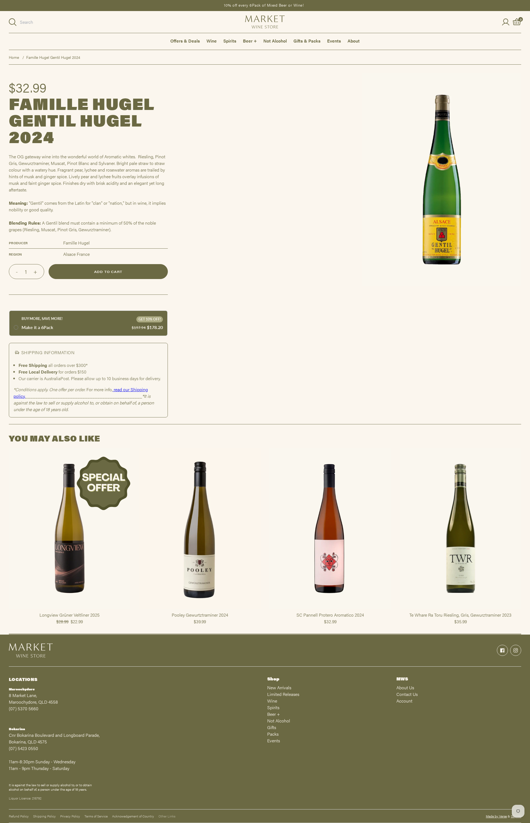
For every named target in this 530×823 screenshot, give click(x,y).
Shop (273, 678)
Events (334, 41)
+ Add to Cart (69, 609)
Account (404, 701)
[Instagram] (515, 650)
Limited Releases (283, 694)
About (354, 41)
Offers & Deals (185, 41)
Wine (211, 41)
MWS (402, 678)
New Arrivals (279, 687)
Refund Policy (19, 816)
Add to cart (108, 271)
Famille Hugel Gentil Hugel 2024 (53, 57)
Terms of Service (96, 816)
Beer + (250, 41)
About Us (405, 687)
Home (14, 57)
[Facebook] (502, 650)
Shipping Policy (44, 816)
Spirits (229, 41)
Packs (273, 734)
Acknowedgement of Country (133, 816)
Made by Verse (496, 816)
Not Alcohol (275, 41)
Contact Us (407, 694)
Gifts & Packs (306, 41)
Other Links (166, 816)
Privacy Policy (70, 816)
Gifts (271, 727)
